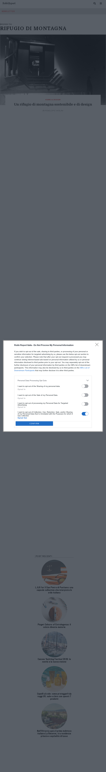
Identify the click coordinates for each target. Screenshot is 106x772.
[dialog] (53, 386)
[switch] (85, 386)
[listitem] (53, 380)
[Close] (97, 345)
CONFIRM (34, 424)
